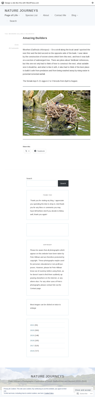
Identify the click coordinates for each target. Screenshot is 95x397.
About (46, 15)
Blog (74, 15)
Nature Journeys (21, 10)
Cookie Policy (49, 393)
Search (13, 21)
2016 (32, 351)
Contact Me (60, 15)
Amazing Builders (35, 38)
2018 (32, 341)
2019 (32, 335)
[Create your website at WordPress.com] (47, 3)
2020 (32, 330)
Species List (31, 15)
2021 (32, 325)
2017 (32, 346)
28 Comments (13, 48)
